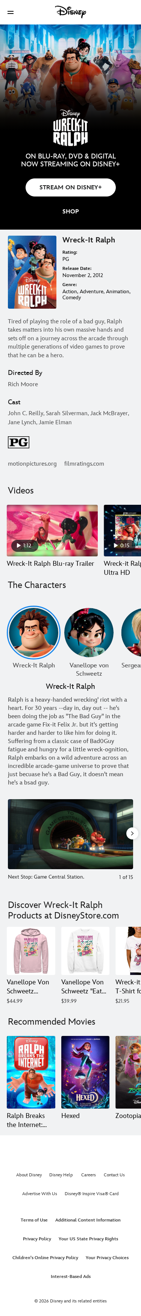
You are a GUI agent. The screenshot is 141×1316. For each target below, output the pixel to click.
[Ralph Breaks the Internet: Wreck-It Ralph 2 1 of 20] (31, 1072)
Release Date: (76, 268)
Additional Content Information (88, 1220)
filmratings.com (84, 464)
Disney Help (61, 1175)
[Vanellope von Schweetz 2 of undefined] (89, 633)
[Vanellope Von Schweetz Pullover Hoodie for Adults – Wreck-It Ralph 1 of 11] (31, 951)
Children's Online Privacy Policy (45, 1258)
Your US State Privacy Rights (88, 1239)
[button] (10, 12)
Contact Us (114, 1175)
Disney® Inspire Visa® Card (92, 1194)
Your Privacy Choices (107, 1258)
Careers (88, 1175)
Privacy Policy (37, 1239)
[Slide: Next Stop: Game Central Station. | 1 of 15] (70, 834)
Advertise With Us (39, 1194)
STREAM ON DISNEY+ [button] (70, 187)
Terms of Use (34, 1220)
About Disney (29, 1175)
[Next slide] (127, 834)
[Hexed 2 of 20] (85, 1072)
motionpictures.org (32, 464)
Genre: (69, 285)
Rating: (69, 252)
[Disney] (70, 12)
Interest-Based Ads (71, 1276)
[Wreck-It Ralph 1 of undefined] (34, 633)
